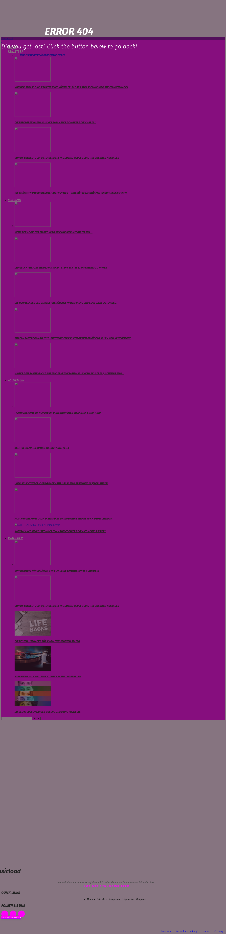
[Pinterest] (13, 914)
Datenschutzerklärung (186, 931)
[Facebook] (4, 914)
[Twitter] (21, 914)
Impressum (166, 931)
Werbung (218, 931)
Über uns (205, 931)
